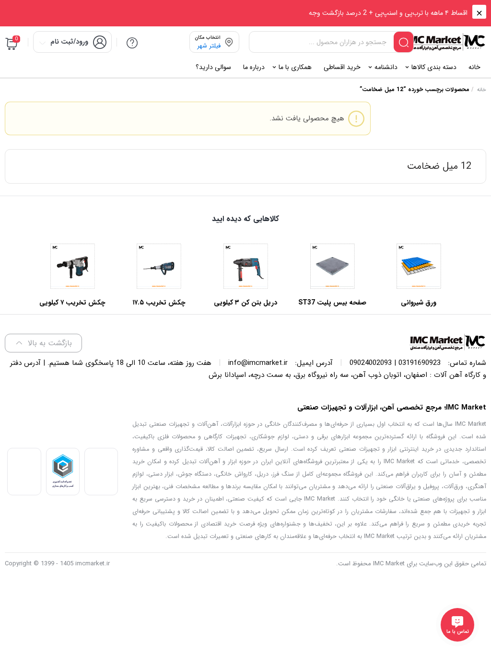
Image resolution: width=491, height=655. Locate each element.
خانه (481, 90)
